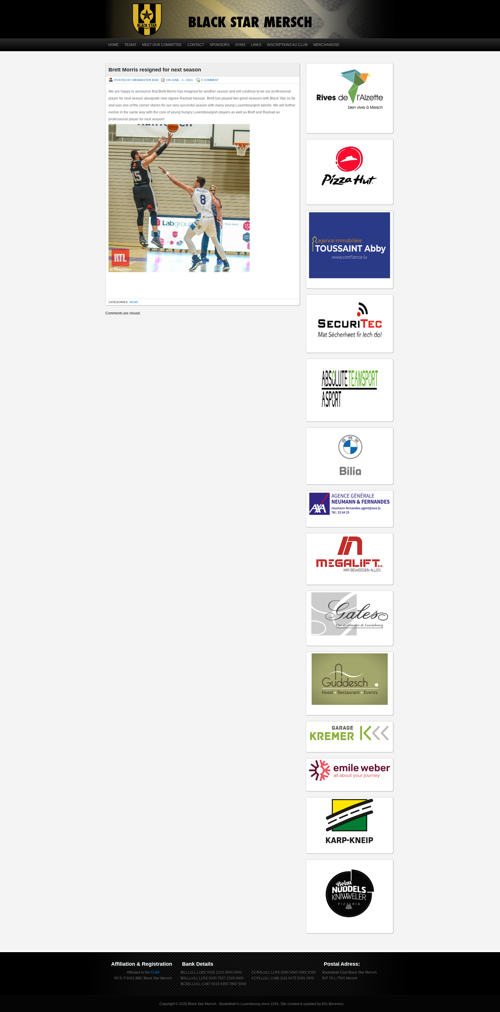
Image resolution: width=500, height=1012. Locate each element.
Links (256, 45)
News (133, 302)
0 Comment (209, 80)
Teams (130, 45)
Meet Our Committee (162, 45)
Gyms (240, 45)
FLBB (155, 972)
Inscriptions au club (287, 45)
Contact (196, 45)
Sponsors (219, 45)
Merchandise (326, 45)
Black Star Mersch (202, 1004)
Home (113, 45)
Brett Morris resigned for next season (155, 70)
